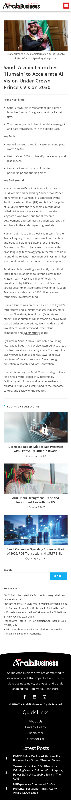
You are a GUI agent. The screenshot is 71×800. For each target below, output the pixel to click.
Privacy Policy (35, 727)
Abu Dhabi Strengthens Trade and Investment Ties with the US (35, 500)
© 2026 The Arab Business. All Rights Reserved (35, 704)
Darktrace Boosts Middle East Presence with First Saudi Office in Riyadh (35, 449)
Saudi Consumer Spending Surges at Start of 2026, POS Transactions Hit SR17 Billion (35, 551)
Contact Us (35, 739)
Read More (52, 689)
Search (8, 570)
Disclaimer (35, 733)
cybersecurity (31, 332)
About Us (35, 721)
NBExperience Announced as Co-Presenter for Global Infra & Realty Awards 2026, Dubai (35, 788)
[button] (66, 6)
